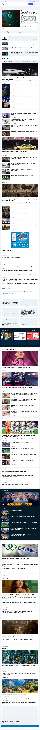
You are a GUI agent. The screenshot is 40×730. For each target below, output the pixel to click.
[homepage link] (4, 4)
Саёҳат (13, 293)
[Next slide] (35, 26)
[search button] (34, 4)
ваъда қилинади (25, 20)
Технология (26, 291)
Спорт (19, 291)
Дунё (4, 291)
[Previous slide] (28, 26)
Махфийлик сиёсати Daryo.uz (29, 723)
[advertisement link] (30, 4)
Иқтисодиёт (14, 291)
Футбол (31, 291)
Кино (10, 293)
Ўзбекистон (8, 291)
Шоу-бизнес (5, 293)
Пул (22, 291)
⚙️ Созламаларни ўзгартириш (20, 728)
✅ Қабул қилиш (20, 725)
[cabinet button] (36, 4)
